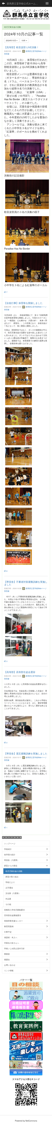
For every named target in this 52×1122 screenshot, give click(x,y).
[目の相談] (26, 985)
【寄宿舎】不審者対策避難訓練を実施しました (25, 583)
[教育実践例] (26, 1026)
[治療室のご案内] (26, 995)
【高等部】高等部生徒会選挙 (19, 672)
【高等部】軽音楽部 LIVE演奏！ (21, 47)
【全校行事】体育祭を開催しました (23, 303)
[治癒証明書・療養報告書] (26, 1004)
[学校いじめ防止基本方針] (26, 1015)
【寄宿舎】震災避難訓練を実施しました (25, 753)
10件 (23, 40)
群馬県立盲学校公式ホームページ (24, 3)
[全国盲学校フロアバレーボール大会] (26, 1064)
